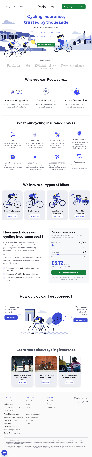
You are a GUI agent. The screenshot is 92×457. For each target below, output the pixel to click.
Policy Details (31, 401)
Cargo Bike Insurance (12, 433)
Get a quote (11, 317)
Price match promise (12, 407)
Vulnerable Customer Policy (34, 422)
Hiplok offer (8, 411)
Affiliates (29, 407)
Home (21, 7)
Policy (8, 7)
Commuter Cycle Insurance (10, 422)
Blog (49, 404)
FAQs (14, 7)
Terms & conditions (33, 414)
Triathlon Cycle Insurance (13, 430)
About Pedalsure (53, 401)
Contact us (51, 407)
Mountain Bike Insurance (13, 417)
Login (29, 7)
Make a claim (80, 320)
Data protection (32, 418)
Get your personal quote (68, 272)
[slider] (53, 245)
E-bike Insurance (10, 426)
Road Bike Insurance (11, 414)
